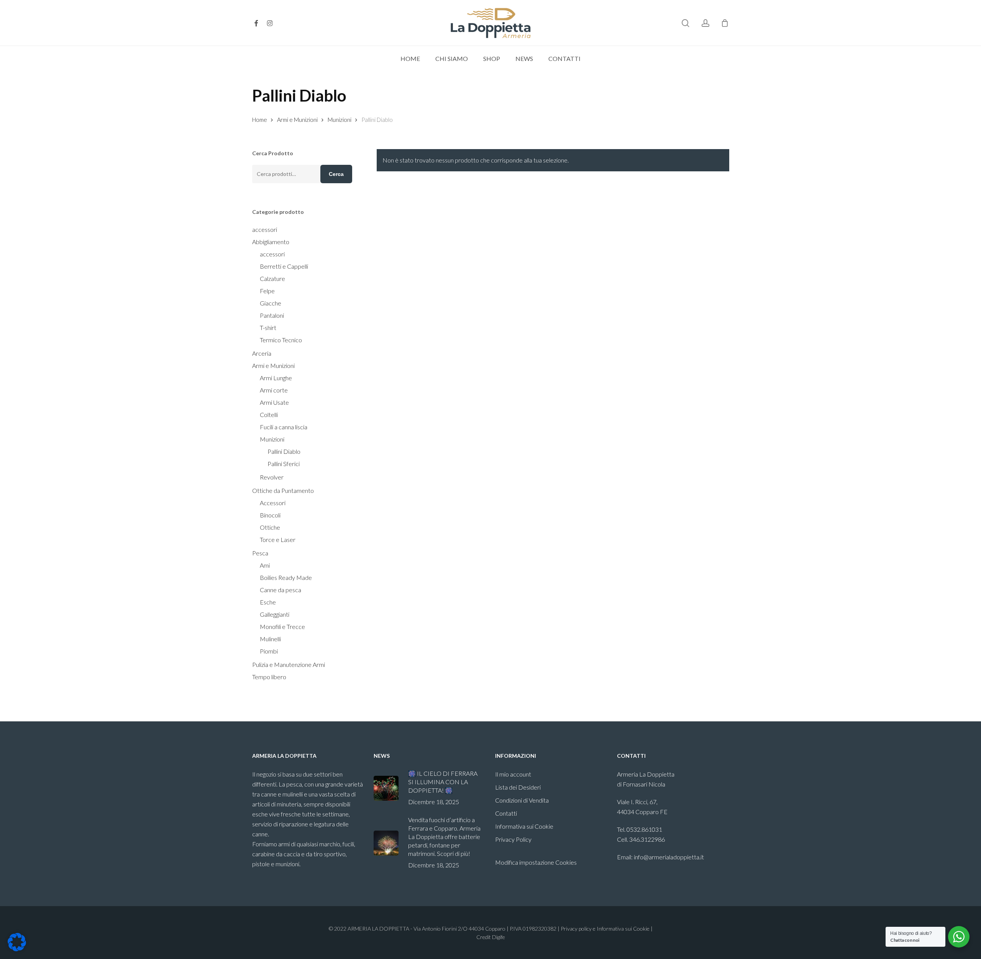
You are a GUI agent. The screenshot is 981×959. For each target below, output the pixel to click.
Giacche (270, 303)
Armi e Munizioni (297, 119)
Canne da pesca (280, 589)
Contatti (506, 813)
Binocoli (270, 515)
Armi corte (274, 390)
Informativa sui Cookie (524, 826)
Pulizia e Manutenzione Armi (288, 664)
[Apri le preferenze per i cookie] (17, 948)
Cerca (336, 174)
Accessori (272, 502)
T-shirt (268, 327)
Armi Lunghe (276, 377)
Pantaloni (272, 315)
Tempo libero (269, 676)
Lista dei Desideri (518, 787)
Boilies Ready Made (286, 577)
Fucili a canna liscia (283, 426)
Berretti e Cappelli (284, 266)
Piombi (269, 651)
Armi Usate (274, 402)
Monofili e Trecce (282, 626)
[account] (705, 23)
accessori (264, 229)
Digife (498, 937)
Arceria (261, 353)
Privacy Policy (513, 839)
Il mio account (513, 774)
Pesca (260, 553)
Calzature (272, 278)
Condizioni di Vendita (522, 800)
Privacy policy (576, 928)
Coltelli (269, 414)
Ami (265, 565)
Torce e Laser (277, 539)
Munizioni (339, 119)
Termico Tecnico (281, 339)
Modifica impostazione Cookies (536, 862)
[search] (685, 23)
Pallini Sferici (283, 463)
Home (259, 119)
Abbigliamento (270, 241)
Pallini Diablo (283, 451)
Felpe (267, 290)
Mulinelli (270, 638)
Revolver (272, 477)
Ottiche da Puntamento (283, 490)
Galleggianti (274, 614)
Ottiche (270, 527)
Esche (268, 602)
